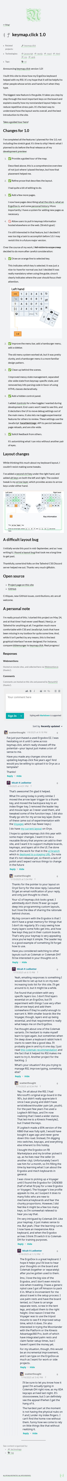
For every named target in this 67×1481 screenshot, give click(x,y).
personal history (40, 206)
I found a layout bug (24, 552)
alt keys (14, 477)
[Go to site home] (33, 14)
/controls (21, 403)
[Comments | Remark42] (33, 1061)
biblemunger (19, 645)
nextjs (40, 53)
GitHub (12, 588)
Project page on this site (21, 584)
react (49, 53)
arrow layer (22, 481)
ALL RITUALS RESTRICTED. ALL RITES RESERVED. (17, 1475)
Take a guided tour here (15, 121)
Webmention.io (51, 667)
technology (16, 1449)
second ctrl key (24, 473)
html (57, 53)
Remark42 (53, 682)
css (25, 57)
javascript (28, 53)
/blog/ (6, 25)
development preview (14, 151)
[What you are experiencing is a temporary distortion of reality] (62, 1475)
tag (12, 1453)
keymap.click (30, 45)
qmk (33, 57)
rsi (25, 61)
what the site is (46, 201)
